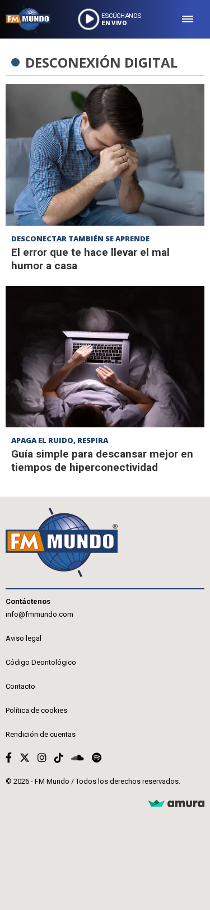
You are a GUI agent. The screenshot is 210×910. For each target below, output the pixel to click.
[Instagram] (42, 758)
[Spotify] (96, 758)
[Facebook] (9, 758)
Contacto (20, 686)
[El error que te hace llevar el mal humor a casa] (105, 155)
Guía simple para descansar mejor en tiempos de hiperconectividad (102, 460)
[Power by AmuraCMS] (176, 804)
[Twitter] (25, 758)
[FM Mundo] (28, 19)
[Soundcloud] (77, 758)
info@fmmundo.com (39, 614)
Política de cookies (36, 710)
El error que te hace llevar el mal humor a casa (90, 259)
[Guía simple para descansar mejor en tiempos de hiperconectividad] (105, 357)
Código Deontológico (41, 662)
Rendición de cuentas (41, 734)
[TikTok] (58, 758)
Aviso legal (23, 638)
